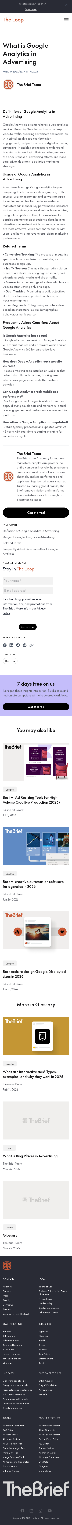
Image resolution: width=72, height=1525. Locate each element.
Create (10, 789)
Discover (10, 661)
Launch (9, 1148)
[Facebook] (22, 1510)
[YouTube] (49, 1510)
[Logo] (7, 1266)
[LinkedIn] (31, 1510)
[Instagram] (40, 1510)
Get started (36, 512)
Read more (31, 8)
